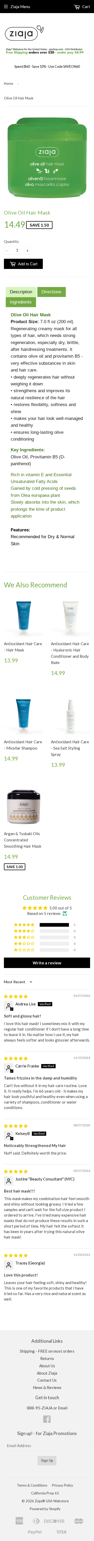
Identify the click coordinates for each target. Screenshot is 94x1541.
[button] (24, 925)
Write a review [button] (47, 962)
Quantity (11, 241)
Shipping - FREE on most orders (47, 1351)
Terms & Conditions (32, 1485)
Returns (47, 1358)
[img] (16, 996)
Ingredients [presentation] (21, 302)
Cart (85, 6)
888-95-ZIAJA (39, 1407)
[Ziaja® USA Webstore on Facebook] (47, 1420)
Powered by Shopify (45, 1509)
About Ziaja (47, 1373)
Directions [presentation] (51, 291)
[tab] (21, 292)
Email (62, 1407)
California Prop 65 (45, 1493)
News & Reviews (47, 1387)
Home (8, 83)
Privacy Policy (62, 1485)
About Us (47, 1365)
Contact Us (47, 1380)
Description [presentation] (21, 291)
